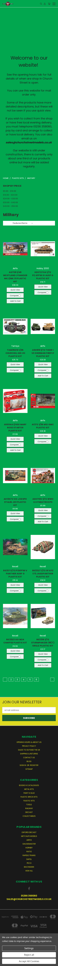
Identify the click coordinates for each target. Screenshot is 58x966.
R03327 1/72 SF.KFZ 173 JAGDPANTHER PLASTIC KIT (43, 573)
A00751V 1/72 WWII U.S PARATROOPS (42, 500)
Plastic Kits (29, 800)
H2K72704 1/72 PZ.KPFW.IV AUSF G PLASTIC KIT (42, 275)
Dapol (29, 859)
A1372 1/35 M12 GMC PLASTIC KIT (43, 426)
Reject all (29, 954)
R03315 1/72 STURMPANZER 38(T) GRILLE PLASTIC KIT (42, 642)
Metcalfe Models (29, 836)
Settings (29, 948)
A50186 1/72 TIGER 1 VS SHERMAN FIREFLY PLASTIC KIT (43, 353)
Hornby (29, 847)
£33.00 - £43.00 (10, 202)
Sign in (23, 765)
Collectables (29, 816)
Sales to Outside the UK (29, 750)
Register (34, 765)
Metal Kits (29, 789)
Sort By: (8, 223)
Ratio (29, 851)
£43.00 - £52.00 (10, 206)
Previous (4, 963)
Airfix (29, 840)
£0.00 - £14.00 (9, 191)
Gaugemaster (29, 844)
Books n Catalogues (29, 785)
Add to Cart (15, 301)
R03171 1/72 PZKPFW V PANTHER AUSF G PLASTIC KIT (15, 573)
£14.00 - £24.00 (10, 194)
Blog (29, 761)
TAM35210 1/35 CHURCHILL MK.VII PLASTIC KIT (15, 353)
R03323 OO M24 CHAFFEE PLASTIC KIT (15, 641)
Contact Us (29, 757)
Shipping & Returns (29, 753)
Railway (29, 808)
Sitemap (29, 769)
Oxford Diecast (29, 832)
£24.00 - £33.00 (10, 198)
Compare (14, 295)
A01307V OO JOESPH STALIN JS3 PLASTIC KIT (15, 502)
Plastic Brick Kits (29, 797)
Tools (29, 804)
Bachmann (29, 867)
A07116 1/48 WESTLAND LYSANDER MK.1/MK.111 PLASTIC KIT (15, 277)
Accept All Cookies (29, 961)
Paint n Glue (29, 793)
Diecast (29, 812)
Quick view (15, 289)
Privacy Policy (29, 746)
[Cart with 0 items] (49, 3)
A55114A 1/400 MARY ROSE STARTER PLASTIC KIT (15, 427)
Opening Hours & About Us (29, 742)
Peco (29, 863)
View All (29, 870)
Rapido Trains (29, 855)
